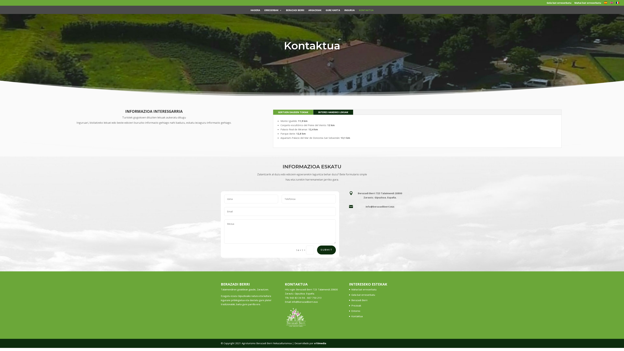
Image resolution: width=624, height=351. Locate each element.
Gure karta (333, 10)
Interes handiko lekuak (333, 112)
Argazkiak (314, 10)
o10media (320, 343)
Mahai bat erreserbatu (587, 3)
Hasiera (255, 10)
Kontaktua (366, 10)
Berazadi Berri (295, 10)
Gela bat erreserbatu (559, 3)
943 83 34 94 (297, 297)
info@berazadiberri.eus (305, 301)
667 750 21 (313, 297)
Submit (326, 249)
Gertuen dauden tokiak (293, 112)
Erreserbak (271, 10)
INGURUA (349, 10)
